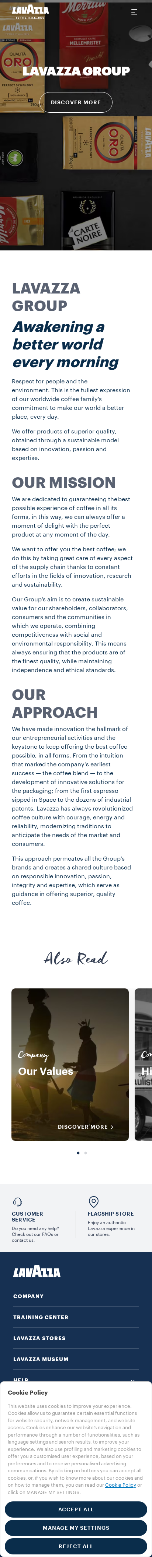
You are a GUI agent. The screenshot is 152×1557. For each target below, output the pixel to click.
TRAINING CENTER (41, 1317)
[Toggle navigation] (134, 11)
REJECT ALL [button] (76, 1546)
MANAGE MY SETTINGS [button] (76, 1527)
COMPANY (28, 1296)
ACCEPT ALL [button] (76, 1509)
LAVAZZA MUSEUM (41, 1359)
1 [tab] (78, 1153)
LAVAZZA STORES (39, 1338)
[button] (76, 1380)
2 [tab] (85, 1153)
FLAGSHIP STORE (111, 1213)
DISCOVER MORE (76, 102)
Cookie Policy (120, 1485)
